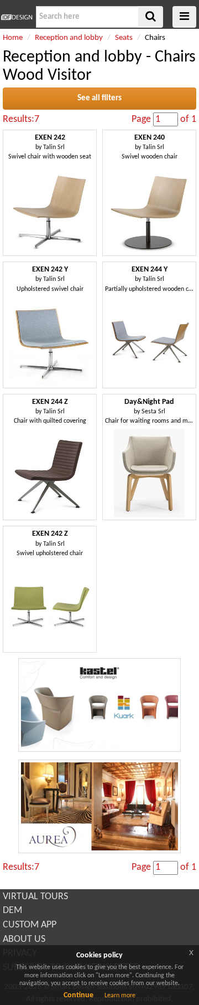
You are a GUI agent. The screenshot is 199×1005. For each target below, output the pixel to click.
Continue (78, 995)
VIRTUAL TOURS (35, 896)
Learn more (119, 995)
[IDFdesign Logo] (16, 17)
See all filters (99, 98)
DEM (12, 910)
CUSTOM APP (29, 925)
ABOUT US (24, 939)
